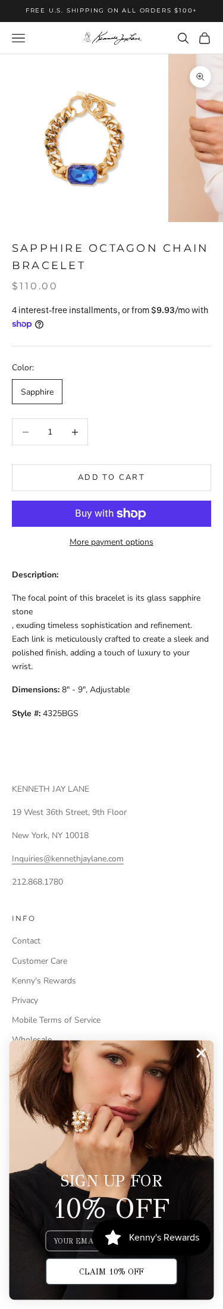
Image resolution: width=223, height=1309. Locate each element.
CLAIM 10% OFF (111, 1271)
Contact (26, 940)
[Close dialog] (201, 1053)
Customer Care (39, 961)
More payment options (111, 542)
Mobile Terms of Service (56, 1020)
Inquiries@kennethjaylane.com (68, 858)
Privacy (25, 1000)
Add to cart (111, 477)
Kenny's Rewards (44, 980)
